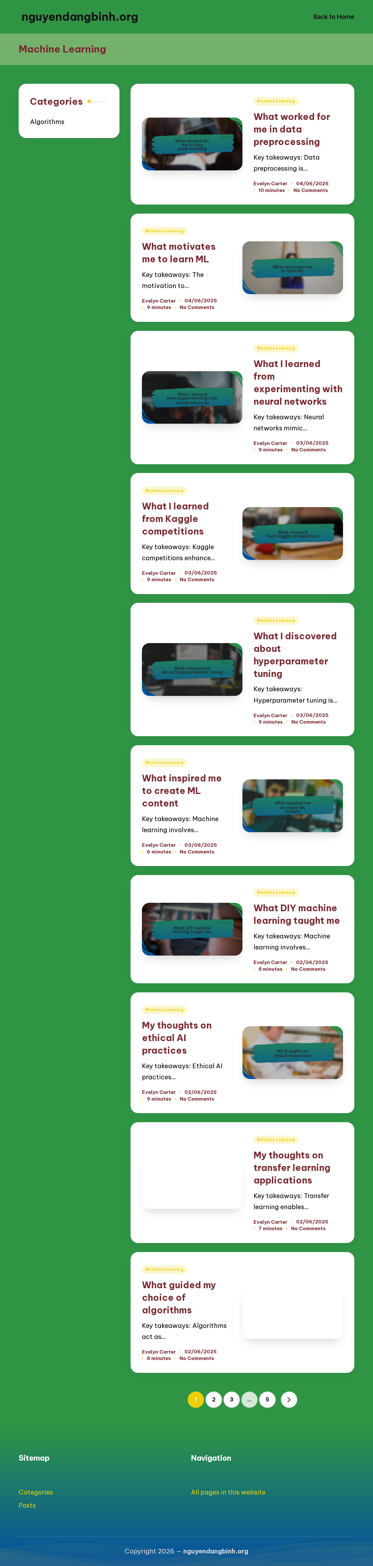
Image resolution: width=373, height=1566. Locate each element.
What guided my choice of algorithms (179, 1297)
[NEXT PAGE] (289, 1400)
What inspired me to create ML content (182, 790)
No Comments (310, 190)
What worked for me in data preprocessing (292, 129)
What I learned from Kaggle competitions (175, 518)
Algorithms (47, 122)
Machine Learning (276, 101)
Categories (36, 1492)
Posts (27, 1505)
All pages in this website (228, 1492)
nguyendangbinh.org (80, 17)
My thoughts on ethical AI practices (177, 1037)
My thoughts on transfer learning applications (292, 1167)
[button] (289, 1400)
